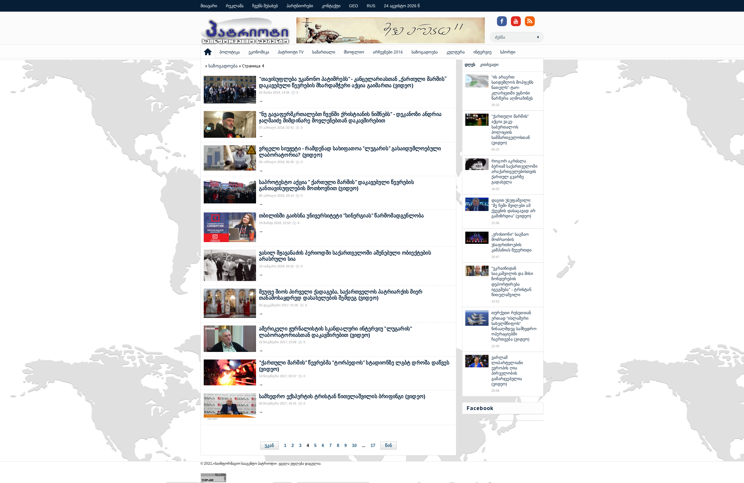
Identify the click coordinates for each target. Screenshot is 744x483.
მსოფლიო (354, 52)
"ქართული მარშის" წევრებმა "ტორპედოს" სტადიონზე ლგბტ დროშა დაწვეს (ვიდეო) (354, 365)
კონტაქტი (331, 5)
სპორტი (507, 52)
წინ (388, 445)
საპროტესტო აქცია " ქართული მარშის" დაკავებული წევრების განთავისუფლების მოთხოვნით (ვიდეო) (336, 185)
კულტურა (455, 52)
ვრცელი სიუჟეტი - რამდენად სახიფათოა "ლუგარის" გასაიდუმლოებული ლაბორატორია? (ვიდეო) (350, 151)
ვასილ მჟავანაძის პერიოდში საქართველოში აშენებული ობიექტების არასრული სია (345, 255)
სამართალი (323, 52)
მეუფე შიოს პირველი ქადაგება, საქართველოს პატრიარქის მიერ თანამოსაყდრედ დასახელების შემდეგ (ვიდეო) (340, 294)
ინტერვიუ (482, 52)
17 (373, 445)
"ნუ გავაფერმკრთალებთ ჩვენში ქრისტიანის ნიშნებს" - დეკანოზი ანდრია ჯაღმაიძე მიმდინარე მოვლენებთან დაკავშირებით (350, 117)
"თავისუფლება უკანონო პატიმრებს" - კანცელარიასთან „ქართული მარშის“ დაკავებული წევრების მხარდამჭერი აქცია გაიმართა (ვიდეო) (352, 82)
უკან (269, 445)
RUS (371, 5)
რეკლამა (235, 5)
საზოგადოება (425, 52)
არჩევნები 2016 (388, 52)
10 (354, 445)
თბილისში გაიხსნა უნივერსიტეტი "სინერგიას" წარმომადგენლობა (341, 215)
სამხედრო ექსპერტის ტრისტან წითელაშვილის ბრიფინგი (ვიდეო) (342, 396)
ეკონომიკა (258, 52)
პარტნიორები (300, 5)
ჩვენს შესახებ (265, 5)
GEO (353, 5)
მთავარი (209, 5)
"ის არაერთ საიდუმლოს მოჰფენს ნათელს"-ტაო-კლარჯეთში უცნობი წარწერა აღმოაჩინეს (512, 88)
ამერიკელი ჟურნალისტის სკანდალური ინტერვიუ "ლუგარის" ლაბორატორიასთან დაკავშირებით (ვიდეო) (335, 331)
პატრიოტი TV (290, 52)
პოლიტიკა (229, 52)
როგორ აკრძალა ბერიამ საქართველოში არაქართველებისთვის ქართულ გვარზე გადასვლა (514, 172)
